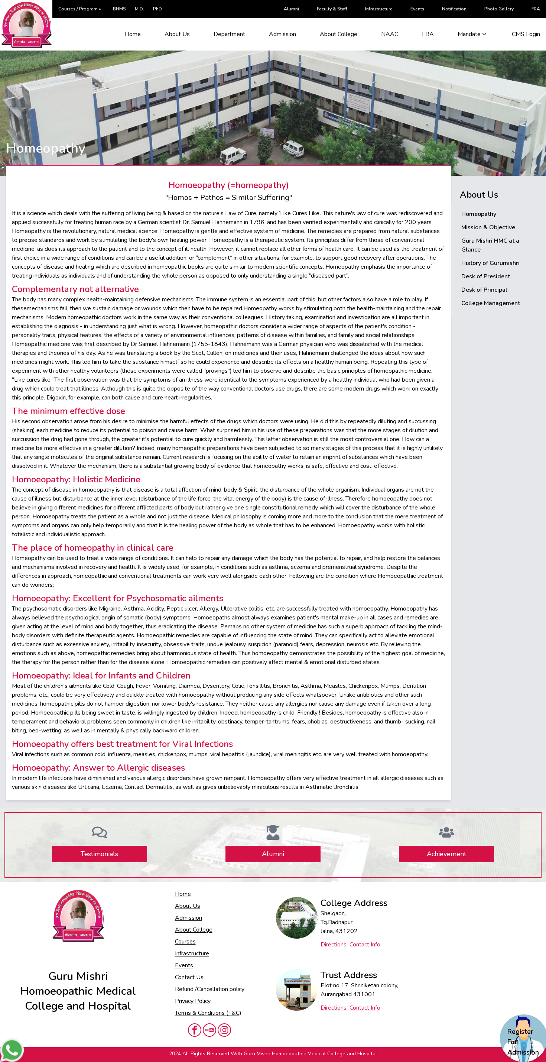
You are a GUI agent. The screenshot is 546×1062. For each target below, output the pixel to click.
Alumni (291, 9)
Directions (334, 944)
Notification (454, 9)
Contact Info (365, 944)
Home (133, 34)
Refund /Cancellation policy (209, 989)
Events (417, 9)
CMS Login (526, 34)
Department (229, 34)
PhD (157, 9)
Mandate (469, 34)
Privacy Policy (193, 1001)
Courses (185, 942)
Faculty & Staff (332, 9)
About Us (177, 34)
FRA (536, 9)
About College (338, 34)
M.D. (139, 9)
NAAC (389, 34)
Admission (282, 34)
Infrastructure (379, 9)
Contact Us (189, 977)
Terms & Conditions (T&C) (208, 1013)
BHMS (119, 9)
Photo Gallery (499, 9)
